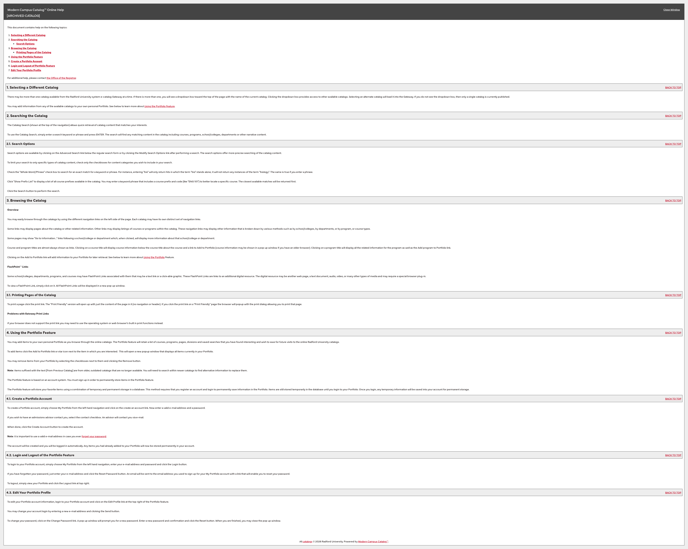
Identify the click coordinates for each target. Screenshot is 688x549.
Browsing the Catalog (24, 48)
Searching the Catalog (24, 39)
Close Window (671, 9)
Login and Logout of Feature (33, 65)
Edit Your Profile (26, 70)
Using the (154, 257)
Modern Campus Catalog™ (373, 541)
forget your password (94, 436)
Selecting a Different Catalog (28, 35)
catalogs (307, 541)
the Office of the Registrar (61, 78)
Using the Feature (27, 56)
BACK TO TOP (673, 87)
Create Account (26, 61)
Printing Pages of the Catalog (33, 52)
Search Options (25, 43)
